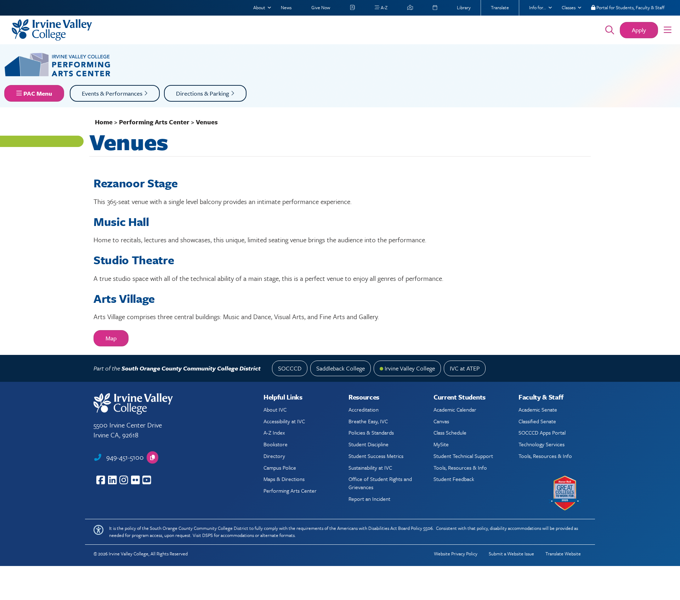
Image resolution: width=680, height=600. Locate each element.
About (259, 7)
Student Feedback (454, 479)
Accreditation (363, 409)
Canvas (441, 421)
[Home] (298, 30)
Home (104, 121)
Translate (500, 7)
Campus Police (280, 467)
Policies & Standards (371, 432)
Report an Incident (369, 499)
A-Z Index (274, 432)
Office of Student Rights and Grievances (380, 483)
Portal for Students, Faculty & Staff (629, 7)
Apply (639, 30)
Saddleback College (340, 368)
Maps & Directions (284, 479)
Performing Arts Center (154, 121)
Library (464, 7)
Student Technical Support (463, 456)
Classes (569, 7)
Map (111, 338)
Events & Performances (113, 93)
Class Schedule (450, 432)
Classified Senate (537, 421)
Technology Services (541, 444)
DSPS (207, 535)
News (286, 7)
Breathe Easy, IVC (368, 421)
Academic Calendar (455, 409)
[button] (668, 30)
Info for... (537, 7)
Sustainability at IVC (370, 467)
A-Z (383, 7)
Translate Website (563, 553)
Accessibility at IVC (284, 421)
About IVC (275, 409)
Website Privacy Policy (455, 553)
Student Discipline (368, 444)
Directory (274, 456)
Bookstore (276, 444)
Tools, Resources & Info (460, 467)
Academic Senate (537, 409)
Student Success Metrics (375, 456)
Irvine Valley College (410, 368)
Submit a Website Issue (511, 553)
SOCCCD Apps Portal (542, 432)
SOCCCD (289, 368)
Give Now (320, 7)
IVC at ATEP (465, 368)
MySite (441, 444)
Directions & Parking (203, 93)
